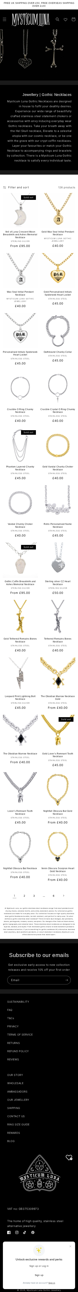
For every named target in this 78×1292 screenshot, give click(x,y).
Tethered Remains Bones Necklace (57, 640)
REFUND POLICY (18, 1051)
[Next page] (63, 896)
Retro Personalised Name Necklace (58, 525)
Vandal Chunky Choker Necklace (20, 525)
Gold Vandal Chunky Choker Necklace (57, 468)
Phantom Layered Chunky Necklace (20, 468)
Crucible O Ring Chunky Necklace (20, 411)
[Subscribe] (67, 980)
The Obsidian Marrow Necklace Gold (58, 698)
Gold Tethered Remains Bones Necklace (20, 640)
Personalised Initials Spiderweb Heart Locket (20, 353)
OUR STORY (15, 1074)
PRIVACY (13, 1026)
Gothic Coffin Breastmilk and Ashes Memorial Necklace (20, 583)
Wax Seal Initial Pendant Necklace (20, 293)
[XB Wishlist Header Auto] (65, 19)
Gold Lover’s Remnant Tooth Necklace (57, 755)
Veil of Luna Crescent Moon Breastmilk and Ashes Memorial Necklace (20, 235)
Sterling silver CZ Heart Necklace (57, 583)
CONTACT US (16, 1116)
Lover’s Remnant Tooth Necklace (20, 812)
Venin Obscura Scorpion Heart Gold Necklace (57, 870)
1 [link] (14, 895)
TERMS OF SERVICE (20, 1034)
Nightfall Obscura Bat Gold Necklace (57, 812)
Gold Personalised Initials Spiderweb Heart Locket (58, 293)
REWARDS (13, 1132)
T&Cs (10, 1018)
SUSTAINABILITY (18, 1001)
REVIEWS (13, 1059)
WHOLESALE (15, 1083)
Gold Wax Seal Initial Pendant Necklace (58, 233)
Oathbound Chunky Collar (58, 352)
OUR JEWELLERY (18, 1099)
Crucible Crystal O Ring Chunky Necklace (57, 411)
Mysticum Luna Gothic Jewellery (44, 1290)
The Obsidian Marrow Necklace (20, 753)
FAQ (10, 1009)
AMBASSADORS (17, 1091)
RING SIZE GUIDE (18, 1124)
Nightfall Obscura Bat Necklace (20, 868)
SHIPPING (13, 1108)
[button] (5, 19)
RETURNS (13, 1042)
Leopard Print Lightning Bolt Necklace (20, 698)
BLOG (11, 1141)
